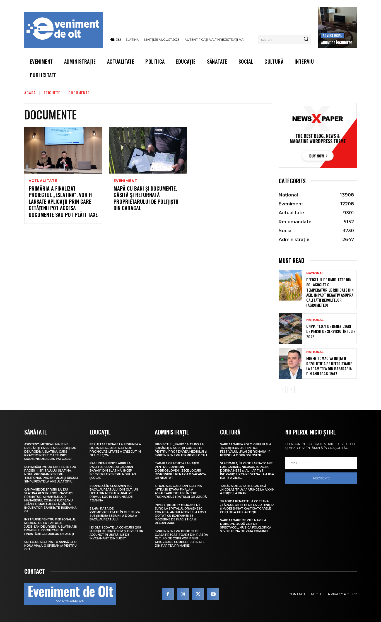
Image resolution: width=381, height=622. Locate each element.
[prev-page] (282, 389)
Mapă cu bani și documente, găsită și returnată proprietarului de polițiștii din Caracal (146, 198)
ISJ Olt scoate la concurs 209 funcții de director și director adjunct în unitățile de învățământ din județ (116, 533)
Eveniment (125, 180)
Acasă (30, 92)
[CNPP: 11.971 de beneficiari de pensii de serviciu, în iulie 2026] (290, 328)
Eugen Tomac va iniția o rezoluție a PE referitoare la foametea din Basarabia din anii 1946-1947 (329, 365)
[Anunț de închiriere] (337, 27)
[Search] (306, 39)
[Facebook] (168, 594)
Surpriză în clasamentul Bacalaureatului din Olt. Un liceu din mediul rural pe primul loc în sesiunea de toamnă (114, 493)
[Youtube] (213, 594)
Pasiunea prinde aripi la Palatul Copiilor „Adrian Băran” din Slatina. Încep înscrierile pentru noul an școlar (113, 471)
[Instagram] (183, 594)
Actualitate (43, 180)
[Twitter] (198, 594)
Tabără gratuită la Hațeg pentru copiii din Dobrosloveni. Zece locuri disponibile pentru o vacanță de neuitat (180, 471)
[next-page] (291, 389)
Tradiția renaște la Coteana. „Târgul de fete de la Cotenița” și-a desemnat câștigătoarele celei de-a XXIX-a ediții (247, 506)
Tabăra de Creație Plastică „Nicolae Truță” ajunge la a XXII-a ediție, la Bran (247, 489)
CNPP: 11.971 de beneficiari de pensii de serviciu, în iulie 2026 (330, 331)
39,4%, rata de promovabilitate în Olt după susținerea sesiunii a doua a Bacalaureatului (115, 514)
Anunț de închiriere (336, 42)
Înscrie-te (321, 478)
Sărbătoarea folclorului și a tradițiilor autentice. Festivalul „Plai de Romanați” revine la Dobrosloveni (245, 450)
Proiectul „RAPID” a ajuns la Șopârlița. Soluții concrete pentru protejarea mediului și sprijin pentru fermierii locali (181, 450)
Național (315, 273)
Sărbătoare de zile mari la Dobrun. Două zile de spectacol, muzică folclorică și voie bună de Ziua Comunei (245, 525)
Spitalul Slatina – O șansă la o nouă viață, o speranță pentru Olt (50, 545)
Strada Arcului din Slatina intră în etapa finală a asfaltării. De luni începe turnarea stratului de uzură (181, 491)
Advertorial (332, 35)
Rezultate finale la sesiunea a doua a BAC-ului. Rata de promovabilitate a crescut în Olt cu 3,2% (115, 450)
